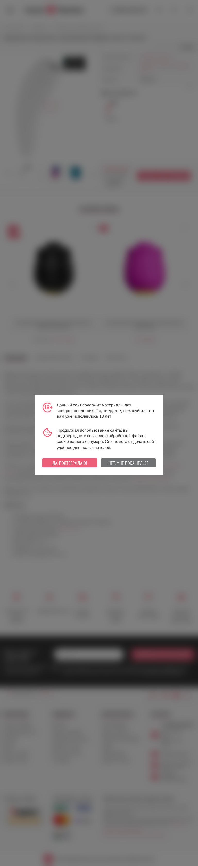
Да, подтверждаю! (70, 463)
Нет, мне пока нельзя (128, 463)
